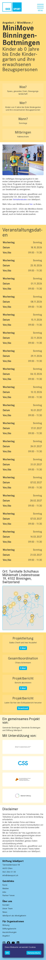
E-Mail (23, 648)
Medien (5, 888)
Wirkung (5, 925)
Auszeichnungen (9, 932)
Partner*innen (8, 895)
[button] (40, 7)
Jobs (4, 892)
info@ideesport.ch (10, 875)
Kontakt (5, 905)
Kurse (4, 885)
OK (7, 953)
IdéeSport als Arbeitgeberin (14, 915)
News (4, 912)
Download (23, 708)
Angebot (8, 22)
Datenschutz (34, 953)
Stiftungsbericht (9, 929)
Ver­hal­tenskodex (20, 199)
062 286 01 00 (9, 872)
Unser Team (7, 908)
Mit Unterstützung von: (12, 741)
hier (31, 204)
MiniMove (24, 22)
